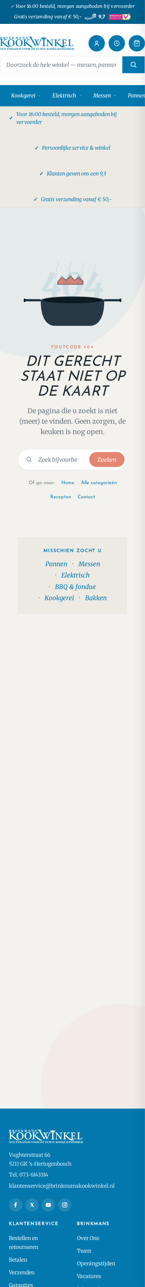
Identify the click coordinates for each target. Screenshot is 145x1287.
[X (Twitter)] (32, 1205)
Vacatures (89, 1276)
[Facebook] (15, 1205)
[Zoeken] (133, 64)
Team (84, 1250)
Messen (102, 95)
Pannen (56, 564)
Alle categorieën (99, 482)
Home (67, 482)
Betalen (18, 1259)
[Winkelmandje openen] (137, 43)
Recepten (60, 497)
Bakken (96, 598)
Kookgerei (23, 95)
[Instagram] (64, 1205)
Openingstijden (96, 1263)
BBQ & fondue (75, 587)
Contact (86, 497)
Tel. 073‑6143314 (28, 1174)
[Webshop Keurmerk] (119, 17)
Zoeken (106, 459)
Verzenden (22, 1272)
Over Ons (88, 1238)
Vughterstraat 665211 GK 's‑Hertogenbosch (40, 1159)
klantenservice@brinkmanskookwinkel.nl (62, 1185)
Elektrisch (64, 95)
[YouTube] (48, 1205)
